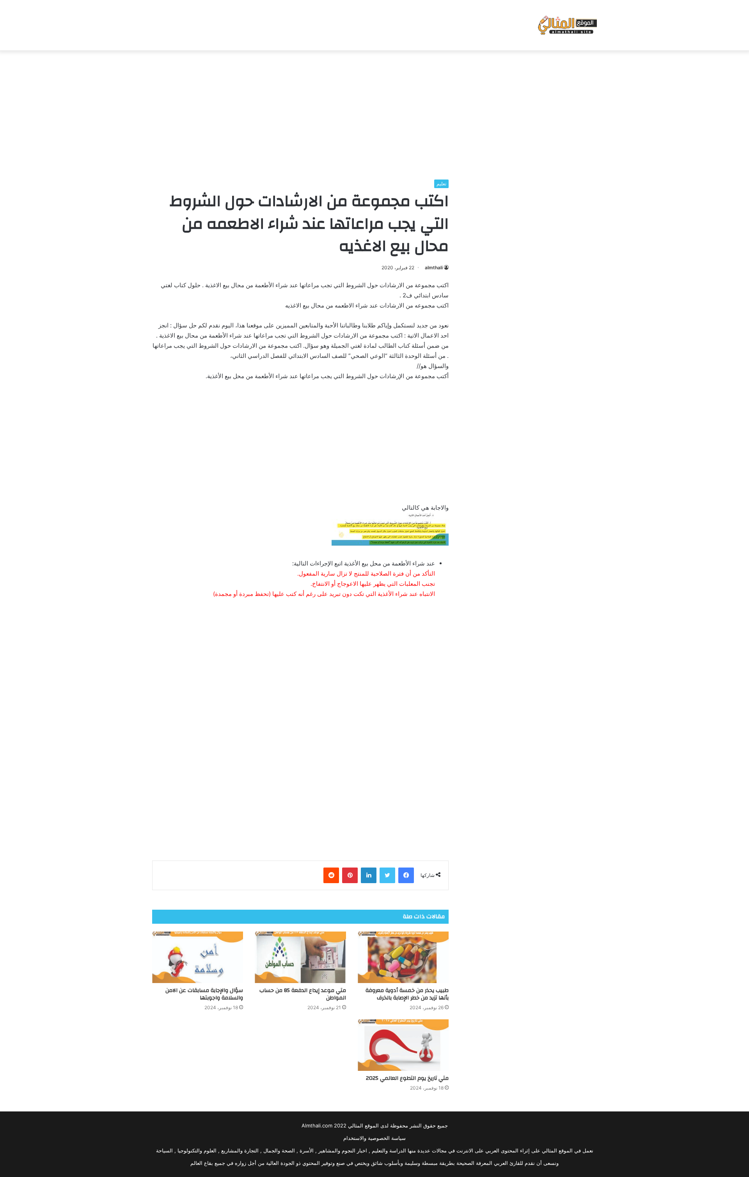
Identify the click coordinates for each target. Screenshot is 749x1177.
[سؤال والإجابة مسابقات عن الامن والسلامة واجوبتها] (197, 957)
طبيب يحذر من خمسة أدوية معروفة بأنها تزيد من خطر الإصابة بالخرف (407, 994)
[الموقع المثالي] (566, 25)
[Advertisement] (374, 112)
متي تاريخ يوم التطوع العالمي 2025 (407, 1078)
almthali (434, 267)
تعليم (441, 184)
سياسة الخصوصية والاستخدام (374, 1138)
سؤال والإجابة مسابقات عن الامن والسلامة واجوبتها (204, 994)
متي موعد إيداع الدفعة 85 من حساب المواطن (302, 994)
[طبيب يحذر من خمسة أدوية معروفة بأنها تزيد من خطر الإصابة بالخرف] (403, 957)
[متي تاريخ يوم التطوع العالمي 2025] (403, 1045)
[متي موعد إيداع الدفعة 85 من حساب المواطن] (300, 957)
